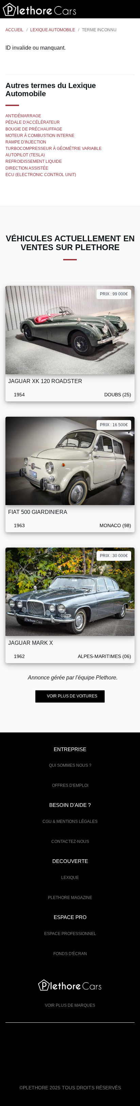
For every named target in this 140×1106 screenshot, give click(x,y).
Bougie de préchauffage (33, 129)
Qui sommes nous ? (70, 765)
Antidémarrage (23, 116)
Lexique (70, 877)
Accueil (14, 30)
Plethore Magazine (70, 897)
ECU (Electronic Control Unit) (40, 174)
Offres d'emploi (70, 785)
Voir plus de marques (70, 1005)
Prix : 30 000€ (114, 555)
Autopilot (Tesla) (25, 155)
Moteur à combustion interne (39, 135)
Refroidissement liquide (33, 161)
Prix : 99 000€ (114, 294)
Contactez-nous (70, 841)
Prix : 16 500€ (114, 424)
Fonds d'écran (70, 953)
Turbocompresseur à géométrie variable (53, 148)
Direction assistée (26, 168)
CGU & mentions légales (70, 821)
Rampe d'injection (25, 142)
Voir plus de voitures (71, 696)
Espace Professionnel (70, 933)
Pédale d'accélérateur (32, 122)
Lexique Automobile (52, 30)
